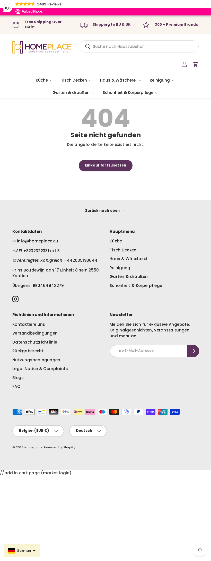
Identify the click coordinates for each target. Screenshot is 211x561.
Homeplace (33, 447)
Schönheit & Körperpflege (136, 285)
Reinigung (120, 267)
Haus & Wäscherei (128, 258)
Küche (116, 241)
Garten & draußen (129, 276)
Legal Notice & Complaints (40, 368)
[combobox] (138, 46)
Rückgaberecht (28, 351)
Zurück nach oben (103, 210)
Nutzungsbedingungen (36, 360)
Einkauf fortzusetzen (105, 165)
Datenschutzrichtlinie (34, 342)
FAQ (16, 386)
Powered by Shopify (59, 447)
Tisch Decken (123, 250)
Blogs (18, 377)
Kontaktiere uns (28, 324)
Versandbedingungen (35, 333)
